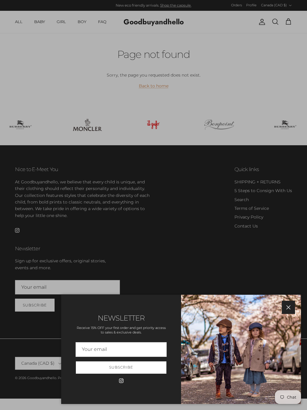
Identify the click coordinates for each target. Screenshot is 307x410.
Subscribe (121, 367)
